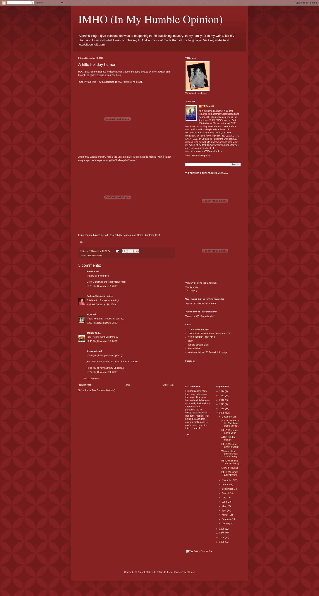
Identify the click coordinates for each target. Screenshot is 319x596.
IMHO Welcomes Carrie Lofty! (229, 431)
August (225, 493)
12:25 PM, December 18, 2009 (102, 286)
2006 (222, 537)
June (224, 502)
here (213, 303)
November (227, 480)
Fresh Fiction (194, 348)
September (228, 489)
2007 (222, 533)
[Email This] (123, 251)
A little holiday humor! (228, 438)
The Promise (191, 287)
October (226, 484)
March (225, 514)
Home (127, 385)
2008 (222, 529)
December (227, 416)
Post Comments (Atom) (103, 390)
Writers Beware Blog (198, 345)
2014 (222, 391)
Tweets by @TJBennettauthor (200, 316)
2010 (222, 408)
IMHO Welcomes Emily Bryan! (229, 473)
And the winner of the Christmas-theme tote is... (230, 423)
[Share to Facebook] (134, 251)
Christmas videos (94, 256)
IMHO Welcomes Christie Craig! (230, 445)
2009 (222, 413)
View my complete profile (197, 155)
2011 (222, 404)
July (224, 497)
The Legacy (191, 290)
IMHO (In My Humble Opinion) (150, 18)
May (224, 506)
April (224, 510)
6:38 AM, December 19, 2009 (101, 304)
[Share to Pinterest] (137, 251)
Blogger (190, 572)
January (226, 523)
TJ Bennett (208, 106)
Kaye (89, 314)
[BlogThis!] (127, 251)
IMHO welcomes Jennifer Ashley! (230, 462)
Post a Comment (91, 378)
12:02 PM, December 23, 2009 (102, 323)
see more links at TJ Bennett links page (207, 352)
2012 (222, 400)
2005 (222, 542)
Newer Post (85, 385)
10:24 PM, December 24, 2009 (102, 372)
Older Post (168, 385)
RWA (190, 341)
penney (90, 333)
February (226, 519)
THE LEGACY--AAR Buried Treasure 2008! (209, 333)
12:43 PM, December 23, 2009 (102, 341)
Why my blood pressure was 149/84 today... (230, 454)
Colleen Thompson (96, 296)
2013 (222, 395)
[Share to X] (130, 251)
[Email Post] (117, 251)
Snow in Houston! (230, 468)
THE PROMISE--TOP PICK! (201, 337)
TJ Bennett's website (198, 329)
